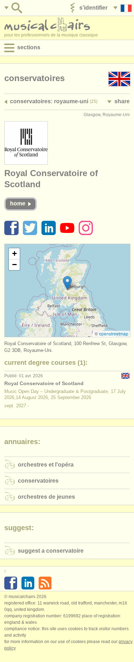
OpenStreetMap (113, 333)
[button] (67, 283)
